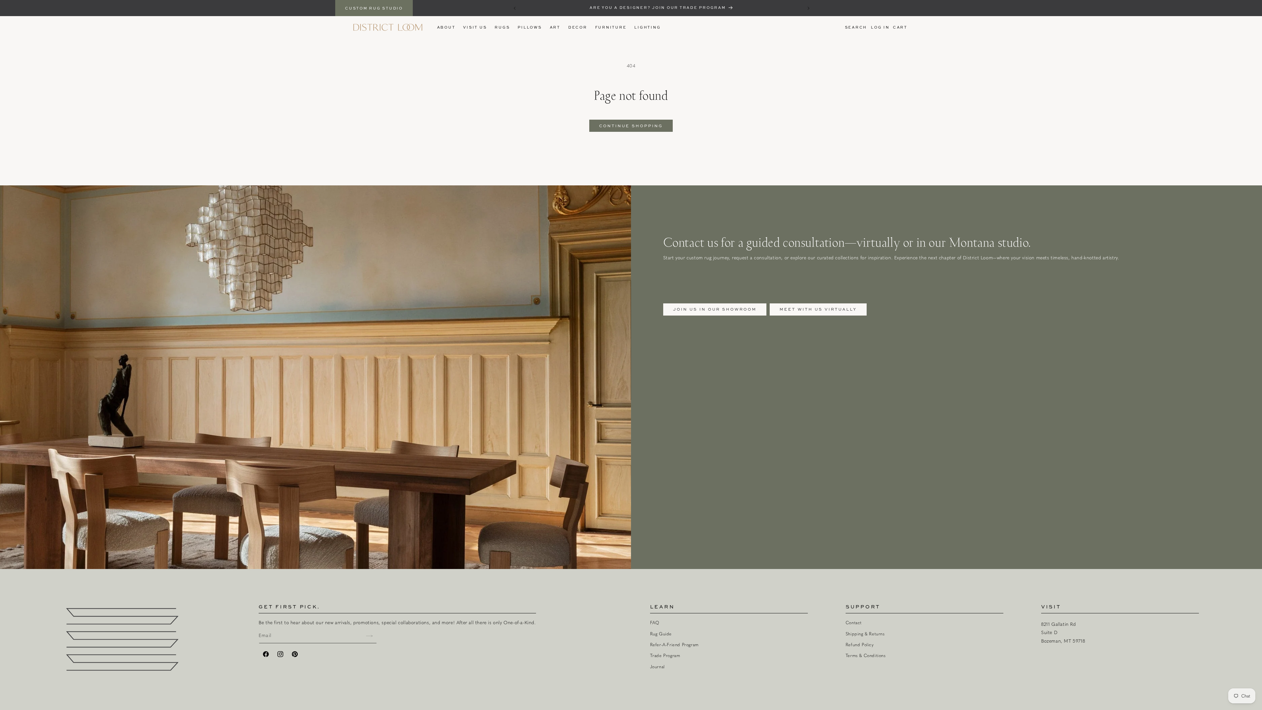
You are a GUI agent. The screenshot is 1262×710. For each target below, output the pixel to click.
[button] (502, 27)
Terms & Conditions (866, 655)
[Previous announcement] (514, 8)
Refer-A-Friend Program (674, 645)
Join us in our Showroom (715, 309)
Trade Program (665, 655)
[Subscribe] (369, 636)
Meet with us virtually (818, 309)
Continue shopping (631, 126)
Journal (657, 667)
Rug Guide (661, 634)
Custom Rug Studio (374, 8)
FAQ (654, 623)
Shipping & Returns (865, 634)
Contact (854, 623)
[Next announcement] (808, 8)
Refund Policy (860, 645)
